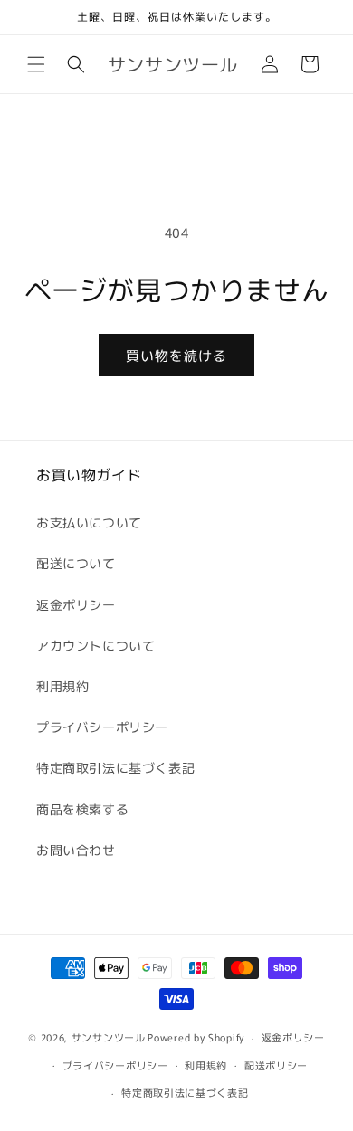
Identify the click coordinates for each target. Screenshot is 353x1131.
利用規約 (62, 686)
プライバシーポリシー (102, 727)
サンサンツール (109, 1037)
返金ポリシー (76, 604)
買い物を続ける (176, 355)
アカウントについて (95, 645)
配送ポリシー (276, 1065)
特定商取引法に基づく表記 (115, 767)
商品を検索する (82, 809)
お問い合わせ (76, 850)
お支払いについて (89, 522)
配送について (76, 563)
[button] (36, 64)
